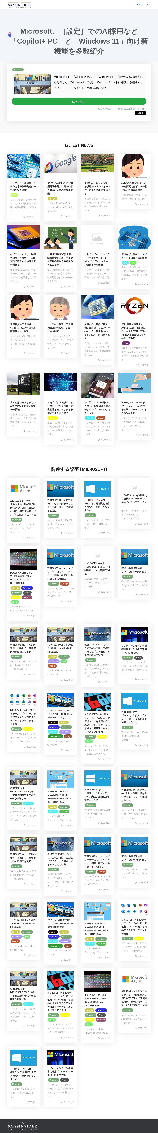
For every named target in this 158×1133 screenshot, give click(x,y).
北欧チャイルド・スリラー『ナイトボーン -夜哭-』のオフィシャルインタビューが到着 (97, 259)
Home (139, 4)
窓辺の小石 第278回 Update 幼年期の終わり (133, 570)
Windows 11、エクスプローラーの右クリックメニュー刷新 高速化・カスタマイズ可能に (60, 573)
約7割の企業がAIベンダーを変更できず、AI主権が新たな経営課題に (134, 186)
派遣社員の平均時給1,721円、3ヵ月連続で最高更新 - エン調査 (23, 327)
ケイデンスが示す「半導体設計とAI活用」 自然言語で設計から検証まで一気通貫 (23, 259)
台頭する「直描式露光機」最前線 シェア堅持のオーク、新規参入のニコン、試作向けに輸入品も (97, 331)
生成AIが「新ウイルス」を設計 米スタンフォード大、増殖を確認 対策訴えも (97, 188)
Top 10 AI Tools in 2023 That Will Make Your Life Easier (60, 648)
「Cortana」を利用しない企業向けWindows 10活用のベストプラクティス (134, 500)
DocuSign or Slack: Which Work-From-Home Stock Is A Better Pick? (21, 578)
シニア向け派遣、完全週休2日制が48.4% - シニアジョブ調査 (60, 327)
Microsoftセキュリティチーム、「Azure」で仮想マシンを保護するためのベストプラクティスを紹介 (23, 717)
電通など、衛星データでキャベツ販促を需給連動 (134, 256)
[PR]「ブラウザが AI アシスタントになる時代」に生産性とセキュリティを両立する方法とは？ (60, 408)
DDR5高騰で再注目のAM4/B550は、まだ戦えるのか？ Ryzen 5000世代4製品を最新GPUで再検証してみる (133, 331)
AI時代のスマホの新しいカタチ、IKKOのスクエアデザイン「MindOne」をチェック (97, 408)
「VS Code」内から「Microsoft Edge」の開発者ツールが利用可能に (97, 568)
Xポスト (140, 113)
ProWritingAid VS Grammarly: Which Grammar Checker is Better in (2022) (59, 797)
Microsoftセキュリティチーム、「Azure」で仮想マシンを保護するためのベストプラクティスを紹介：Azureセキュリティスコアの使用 (97, 723)
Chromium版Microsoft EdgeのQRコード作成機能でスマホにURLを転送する (23, 793)
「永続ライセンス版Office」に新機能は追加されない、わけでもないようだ (97, 505)
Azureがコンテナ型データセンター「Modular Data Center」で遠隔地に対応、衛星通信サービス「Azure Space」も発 (23, 507)
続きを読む (79, 101)
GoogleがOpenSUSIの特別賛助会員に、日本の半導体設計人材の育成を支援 (60, 188)
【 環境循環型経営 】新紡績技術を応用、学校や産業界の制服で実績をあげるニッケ (60, 259)
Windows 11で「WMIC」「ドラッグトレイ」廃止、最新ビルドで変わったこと (134, 717)
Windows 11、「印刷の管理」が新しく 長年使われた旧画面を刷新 (23, 648)
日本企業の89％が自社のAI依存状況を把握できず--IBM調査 (23, 406)
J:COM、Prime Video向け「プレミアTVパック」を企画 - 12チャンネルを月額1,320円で (134, 408)
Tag (147, 4)
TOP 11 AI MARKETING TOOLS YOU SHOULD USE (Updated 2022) (60, 714)
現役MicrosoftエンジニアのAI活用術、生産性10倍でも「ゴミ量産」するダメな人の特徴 (97, 650)
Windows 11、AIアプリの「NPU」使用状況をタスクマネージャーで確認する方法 (60, 505)
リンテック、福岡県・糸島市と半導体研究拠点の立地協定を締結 (23, 186)
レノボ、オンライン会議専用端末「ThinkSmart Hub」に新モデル (134, 649)
